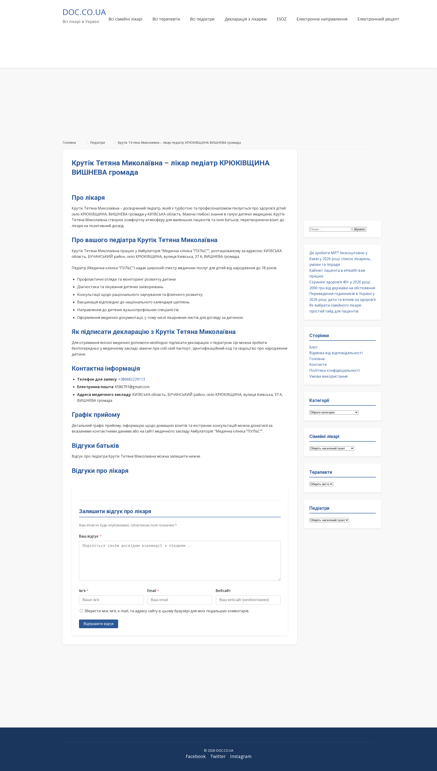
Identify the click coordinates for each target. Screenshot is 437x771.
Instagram (241, 756)
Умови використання (328, 376)
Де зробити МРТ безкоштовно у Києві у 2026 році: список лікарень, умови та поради (340, 258)
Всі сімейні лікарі (125, 19)
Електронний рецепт (378, 19)
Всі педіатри (202, 19)
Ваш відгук (90, 536)
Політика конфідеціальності (334, 370)
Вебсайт (223, 590)
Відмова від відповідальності (336, 352)
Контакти (318, 364)
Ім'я (84, 590)
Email (153, 590)
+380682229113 (131, 379)
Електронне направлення (322, 19)
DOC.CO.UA (84, 11)
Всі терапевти (166, 19)
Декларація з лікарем (246, 19)
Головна (317, 358)
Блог (313, 347)
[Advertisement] (218, 102)
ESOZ (282, 19)
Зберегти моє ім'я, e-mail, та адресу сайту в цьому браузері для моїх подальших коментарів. (166, 610)
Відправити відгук (99, 624)
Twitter (218, 756)
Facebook (196, 756)
